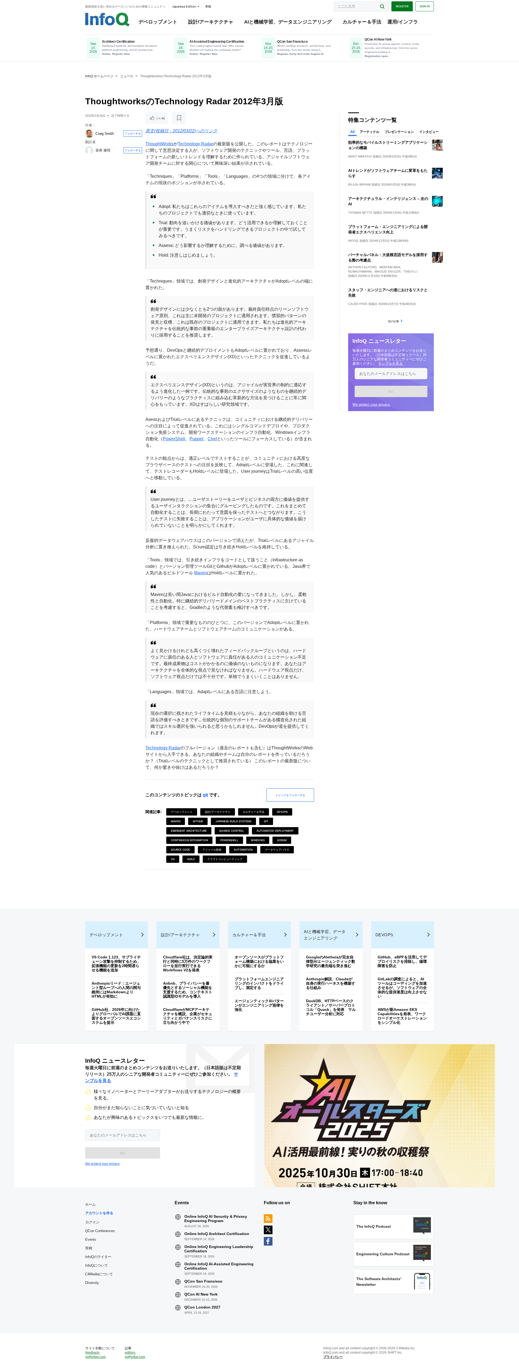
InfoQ (353, 240)
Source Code (180, 849)
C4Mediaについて (99, 1274)
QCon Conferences (100, 1231)
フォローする (133, 133)
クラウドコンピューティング (224, 859)
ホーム (90, 1204)
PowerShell (174, 439)
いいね (161, 118)
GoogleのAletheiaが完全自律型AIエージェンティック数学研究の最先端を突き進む (330, 961)
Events (90, 1239)
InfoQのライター (98, 1257)
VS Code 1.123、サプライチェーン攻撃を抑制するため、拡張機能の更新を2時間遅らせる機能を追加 (116, 963)
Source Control (231, 830)
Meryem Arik (390, 267)
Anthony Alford (362, 267)
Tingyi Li (410, 271)
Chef (212, 439)
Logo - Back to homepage (107, 19)
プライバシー (333, 1357)
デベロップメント (157, 22)
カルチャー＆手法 (361, 22)
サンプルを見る (390, 363)
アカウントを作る (99, 1213)
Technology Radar (195, 144)
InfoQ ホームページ (99, 76)
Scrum (282, 840)
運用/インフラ (402, 22)
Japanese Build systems (233, 821)
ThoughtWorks (159, 144)
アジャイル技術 (211, 849)
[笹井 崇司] (89, 150)
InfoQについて (96, 1265)
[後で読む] (179, 118)
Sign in (425, 6)
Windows (258, 840)
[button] (391, 391)
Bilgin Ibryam (359, 184)
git (205, 795)
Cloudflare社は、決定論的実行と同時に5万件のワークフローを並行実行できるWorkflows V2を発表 (187, 963)
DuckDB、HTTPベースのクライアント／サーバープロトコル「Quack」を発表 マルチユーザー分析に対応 (331, 1007)
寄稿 (88, 1248)
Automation (243, 849)
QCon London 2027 (202, 1307)
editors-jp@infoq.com (135, 1355)
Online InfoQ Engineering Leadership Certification (218, 1248)
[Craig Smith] (89, 134)
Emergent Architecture (189, 830)
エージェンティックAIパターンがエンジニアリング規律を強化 (259, 1005)
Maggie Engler (388, 271)
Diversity (92, 1283)
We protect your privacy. (371, 404)
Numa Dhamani (360, 271)
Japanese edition (184, 6)
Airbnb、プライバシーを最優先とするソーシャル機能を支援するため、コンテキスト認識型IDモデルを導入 (187, 989)
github (198, 821)
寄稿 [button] (208, 6)
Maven (200, 573)
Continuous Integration (189, 840)
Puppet (196, 439)
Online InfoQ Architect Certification (216, 1234)
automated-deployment (275, 830)
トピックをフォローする (290, 795)
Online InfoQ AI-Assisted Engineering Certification (219, 1266)
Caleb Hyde (357, 304)
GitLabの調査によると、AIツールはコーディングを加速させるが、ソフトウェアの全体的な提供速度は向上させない (402, 987)
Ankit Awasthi (360, 156)
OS (173, 859)
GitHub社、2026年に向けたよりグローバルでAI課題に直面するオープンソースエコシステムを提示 (116, 1016)
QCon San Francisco (203, 1281)
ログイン (92, 1222)
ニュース (126, 76)
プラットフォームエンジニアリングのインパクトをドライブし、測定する (259, 983)
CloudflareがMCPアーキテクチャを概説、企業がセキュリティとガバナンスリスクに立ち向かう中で (187, 1016)
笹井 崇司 (103, 150)
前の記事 (393, 321)
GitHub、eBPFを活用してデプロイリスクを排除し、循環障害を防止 (402, 961)
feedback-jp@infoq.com (95, 1355)
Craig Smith (104, 134)
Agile (191, 859)
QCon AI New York (201, 1294)
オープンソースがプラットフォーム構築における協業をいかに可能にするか (259, 961)
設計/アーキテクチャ (210, 22)
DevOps (282, 811)
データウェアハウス (277, 849)
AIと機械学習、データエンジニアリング (288, 22)
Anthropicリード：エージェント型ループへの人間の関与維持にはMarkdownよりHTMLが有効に (116, 989)
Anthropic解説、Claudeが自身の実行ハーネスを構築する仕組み (330, 983)
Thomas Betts (360, 212)
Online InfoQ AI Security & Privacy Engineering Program (215, 1218)
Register (402, 6)
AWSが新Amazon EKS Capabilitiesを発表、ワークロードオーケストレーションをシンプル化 (402, 1016)
